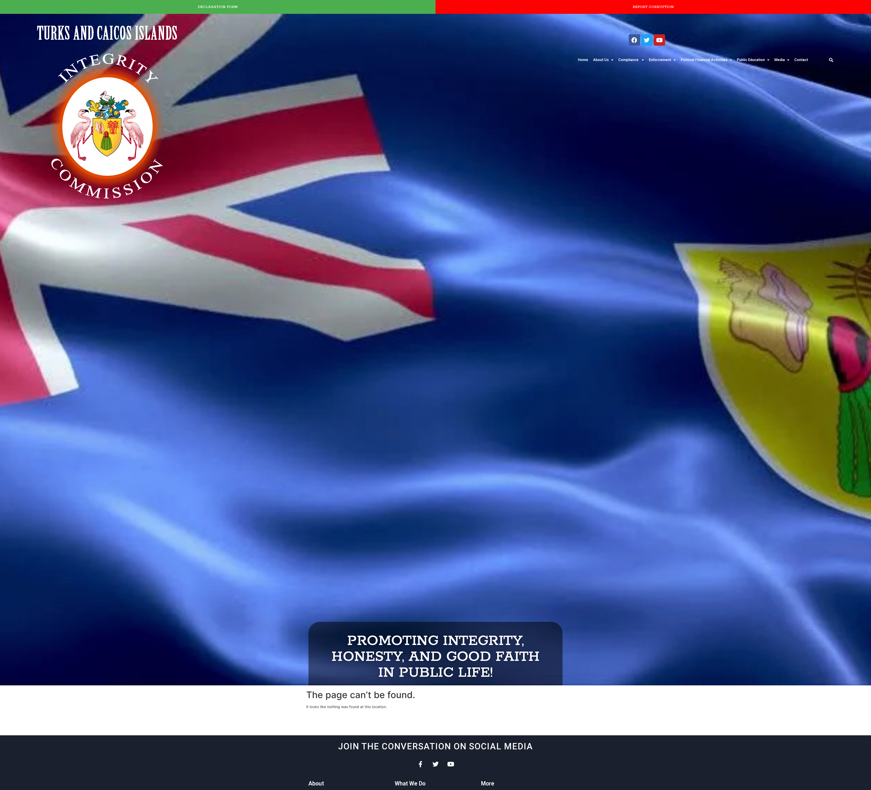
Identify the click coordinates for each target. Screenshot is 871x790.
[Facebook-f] (420, 764)
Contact (801, 60)
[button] (831, 60)
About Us (601, 60)
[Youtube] (659, 40)
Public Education (751, 60)
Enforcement (660, 60)
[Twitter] (647, 40)
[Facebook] (634, 40)
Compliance (628, 60)
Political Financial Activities (704, 60)
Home (583, 60)
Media (779, 60)
